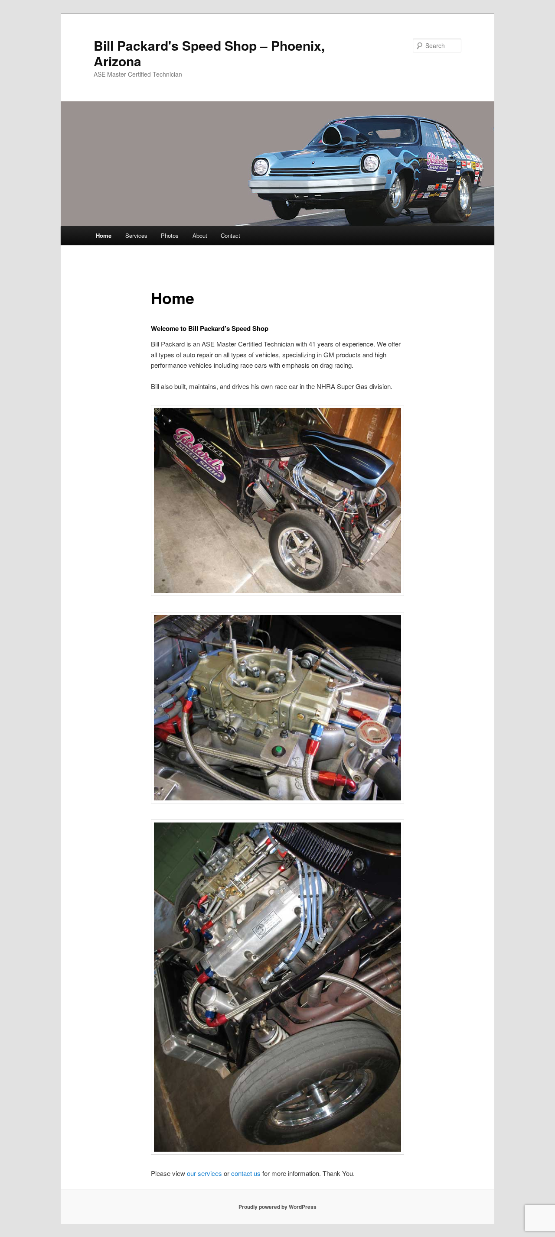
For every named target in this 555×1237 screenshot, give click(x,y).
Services (136, 235)
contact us (246, 1173)
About (200, 235)
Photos (170, 235)
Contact (230, 235)
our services (204, 1173)
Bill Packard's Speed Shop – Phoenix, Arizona (209, 53)
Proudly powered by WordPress (277, 1207)
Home (103, 235)
